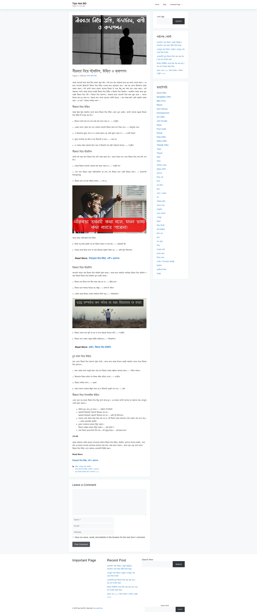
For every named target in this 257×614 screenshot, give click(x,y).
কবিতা (159, 161)
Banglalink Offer (164, 97)
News (159, 125)
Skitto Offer (162, 141)
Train (159, 149)
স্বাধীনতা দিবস (161, 269)
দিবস (158, 189)
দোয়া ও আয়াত (161, 193)
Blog (164, 4)
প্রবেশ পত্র (160, 205)
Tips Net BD (79, 3)
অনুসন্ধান (178, 21)
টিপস (158, 181)
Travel (159, 153)
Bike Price (161, 101)
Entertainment (163, 113)
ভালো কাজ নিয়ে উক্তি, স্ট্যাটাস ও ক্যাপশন (87, 469)
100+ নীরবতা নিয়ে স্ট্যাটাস (100, 347)
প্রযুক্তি (159, 209)
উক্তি (76, 466)
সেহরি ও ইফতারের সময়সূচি (165, 261)
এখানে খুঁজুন (160, 17)
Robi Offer (161, 137)
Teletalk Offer (163, 145)
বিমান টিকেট (160, 225)
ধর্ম (158, 197)
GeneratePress (98, 608)
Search (178, 564)
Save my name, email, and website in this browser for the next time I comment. (110, 537)
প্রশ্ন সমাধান (161, 213)
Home (157, 4)
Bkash (159, 105)
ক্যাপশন (159, 173)
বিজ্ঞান (159, 221)
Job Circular (162, 121)
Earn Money (162, 109)
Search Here (147, 560)
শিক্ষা (158, 245)
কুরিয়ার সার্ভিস (161, 169)
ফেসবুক (159, 217)
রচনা (158, 237)
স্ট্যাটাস (89, 466)
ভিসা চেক (160, 233)
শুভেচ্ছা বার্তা (82, 466)
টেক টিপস (160, 185)
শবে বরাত (160, 241)
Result (159, 133)
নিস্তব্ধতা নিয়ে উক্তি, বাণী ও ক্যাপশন (104, 258)
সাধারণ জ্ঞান (160, 253)
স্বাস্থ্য (159, 273)
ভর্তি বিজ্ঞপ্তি (161, 229)
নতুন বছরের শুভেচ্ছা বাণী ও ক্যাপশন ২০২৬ (87, 472)
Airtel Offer (161, 93)
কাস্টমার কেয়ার (161, 165)
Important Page (175, 4)
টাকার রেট (160, 177)
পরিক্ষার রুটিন (161, 201)
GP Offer (161, 117)
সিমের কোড (160, 257)
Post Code (161, 129)
